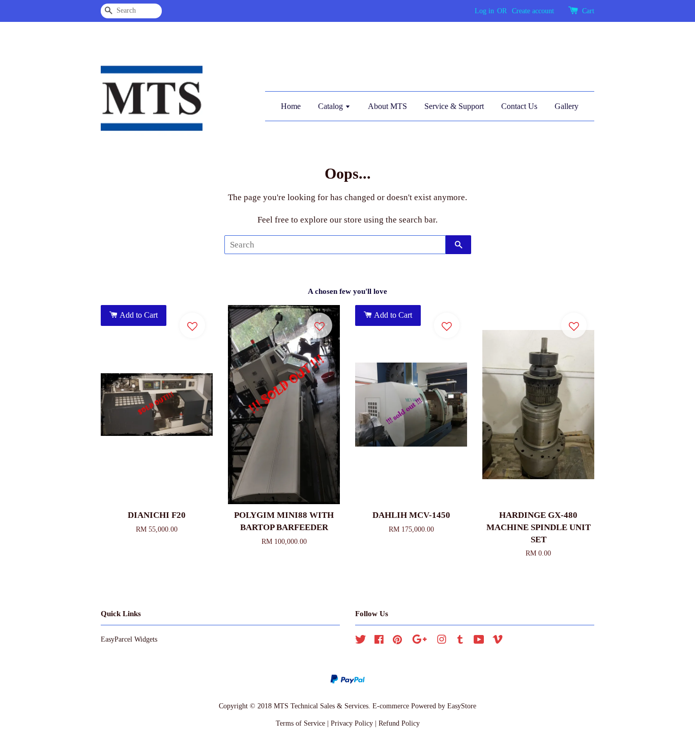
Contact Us (519, 106)
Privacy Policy (352, 723)
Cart (588, 11)
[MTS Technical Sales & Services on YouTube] (479, 641)
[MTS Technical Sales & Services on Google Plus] (419, 641)
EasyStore (461, 706)
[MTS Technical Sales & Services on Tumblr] (460, 641)
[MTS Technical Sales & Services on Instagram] (441, 641)
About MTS (387, 106)
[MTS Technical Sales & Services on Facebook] (379, 641)
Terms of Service (300, 723)
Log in (484, 11)
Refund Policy (399, 723)
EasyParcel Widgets (129, 639)
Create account (533, 11)
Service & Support (454, 106)
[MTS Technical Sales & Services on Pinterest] (397, 641)
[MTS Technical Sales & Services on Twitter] (360, 641)
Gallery (566, 106)
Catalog (331, 106)
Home (291, 106)
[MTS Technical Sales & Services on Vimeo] (497, 641)
